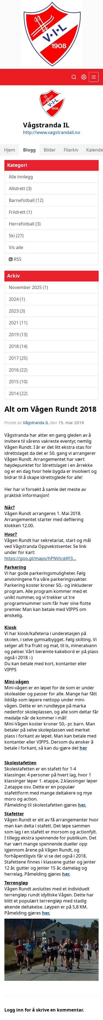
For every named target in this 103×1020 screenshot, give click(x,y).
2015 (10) (18, 382)
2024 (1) (17, 299)
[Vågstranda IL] (51, 34)
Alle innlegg (21, 177)
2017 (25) (18, 358)
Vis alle (16, 247)
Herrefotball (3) (25, 224)
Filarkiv (71, 150)
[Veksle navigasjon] (94, 77)
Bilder (50, 150)
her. (82, 805)
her (83, 748)
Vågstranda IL (36, 422)
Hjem (9, 150)
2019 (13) (18, 335)
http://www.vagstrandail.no (51, 132)
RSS (17, 259)
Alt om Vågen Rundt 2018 (50, 409)
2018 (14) (18, 346)
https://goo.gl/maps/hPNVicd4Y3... (40, 558)
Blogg (29, 150)
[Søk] (74, 77)
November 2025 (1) (28, 287)
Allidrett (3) (20, 188)
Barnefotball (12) (26, 200)
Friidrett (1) (20, 212)
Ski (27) (16, 236)
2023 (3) (17, 311)
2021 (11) (18, 323)
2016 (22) (18, 370)
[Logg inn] (84, 77)
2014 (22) (18, 393)
